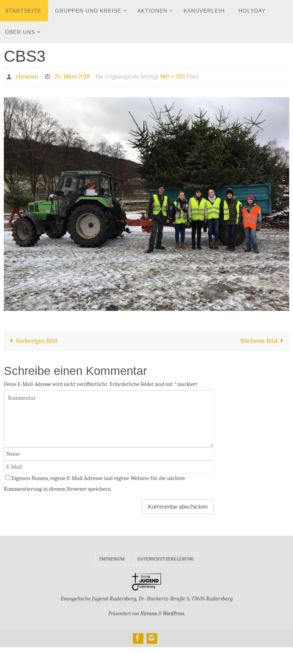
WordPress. (174, 612)
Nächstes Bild (258, 338)
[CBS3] (146, 202)
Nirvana (148, 612)
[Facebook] (138, 635)
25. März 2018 (72, 75)
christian (27, 75)
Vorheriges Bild (36, 338)
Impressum (112, 556)
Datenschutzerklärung (165, 556)
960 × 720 (172, 75)
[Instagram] (151, 635)
